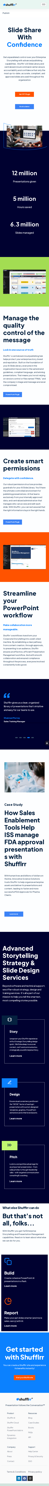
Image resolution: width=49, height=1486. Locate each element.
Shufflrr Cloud (13, 1422)
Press (9, 1456)
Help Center (33, 1451)
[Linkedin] (18, 1478)
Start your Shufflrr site (24, 1377)
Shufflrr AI (11, 1418)
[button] (16, 737)
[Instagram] (30, 1478)
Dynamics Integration (11, 1436)
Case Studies (33, 1422)
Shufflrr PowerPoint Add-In (15, 1428)
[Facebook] (24, 1478)
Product (10, 1413)
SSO (30, 1461)
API (29, 1437)
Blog (30, 1418)
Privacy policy (35, 1471)
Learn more (16, 1055)
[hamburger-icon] (43, 4)
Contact (10, 1461)
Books (31, 1427)
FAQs (30, 1432)
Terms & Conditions (16, 1471)
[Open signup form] (47, 743)
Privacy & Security (35, 1456)
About (9, 1451)
